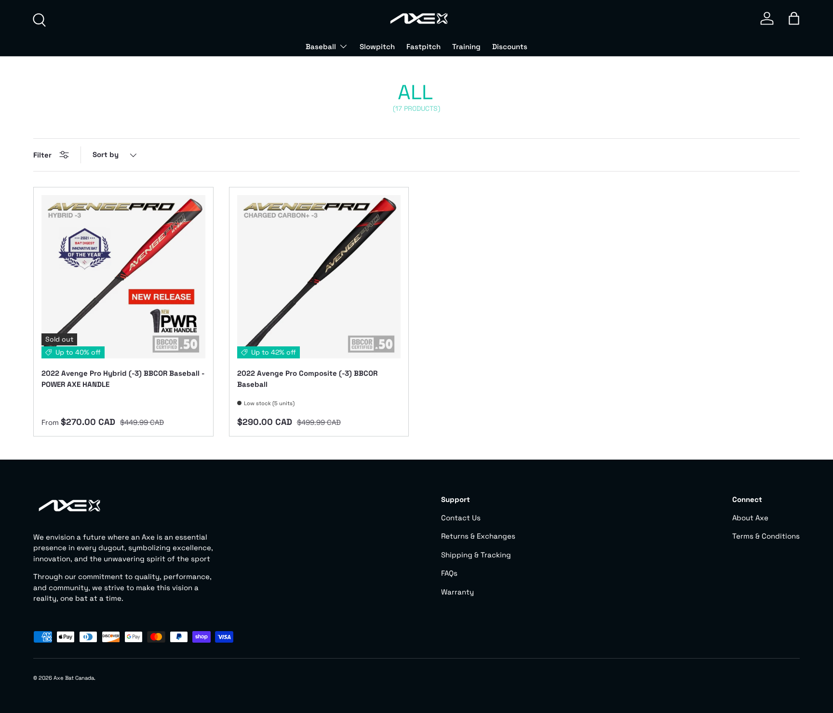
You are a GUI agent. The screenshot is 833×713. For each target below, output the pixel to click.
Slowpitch (377, 46)
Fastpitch (423, 46)
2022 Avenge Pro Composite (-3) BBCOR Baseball (307, 379)
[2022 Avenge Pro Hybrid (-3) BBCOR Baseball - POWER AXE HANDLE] (123, 277)
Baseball (321, 46)
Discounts (509, 46)
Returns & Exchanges (478, 536)
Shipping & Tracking (476, 554)
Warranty (457, 591)
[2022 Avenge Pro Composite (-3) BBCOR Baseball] (319, 277)
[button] (794, 18)
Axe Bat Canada (74, 677)
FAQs (449, 573)
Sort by (106, 154)
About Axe (750, 517)
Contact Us (461, 517)
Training (466, 46)
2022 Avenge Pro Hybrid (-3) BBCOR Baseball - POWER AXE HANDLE (122, 379)
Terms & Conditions (766, 536)
